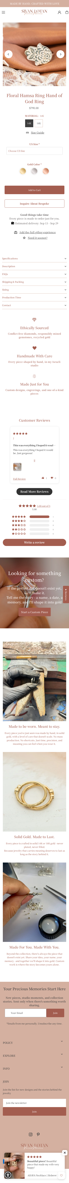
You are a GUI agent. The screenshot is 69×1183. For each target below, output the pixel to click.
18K (39, 123)
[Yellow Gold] (23, 171)
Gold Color (34, 164)
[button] (43, 477)
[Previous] (9, 54)
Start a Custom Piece (34, 612)
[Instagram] (30, 1135)
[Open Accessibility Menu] (8, 1175)
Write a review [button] (34, 542)
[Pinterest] (38, 1135)
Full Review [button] (19, 478)
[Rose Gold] (46, 171)
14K (29, 123)
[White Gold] (34, 171)
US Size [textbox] (34, 144)
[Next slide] (34, 461)
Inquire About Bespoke (34, 203)
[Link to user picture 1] (17, 467)
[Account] (59, 12)
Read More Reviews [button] (34, 491)
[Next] (60, 54)
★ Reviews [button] (66, 594)
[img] (20, 433)
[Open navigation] (10, 12)
